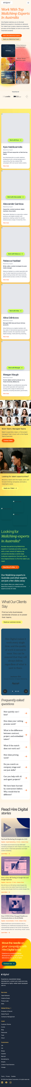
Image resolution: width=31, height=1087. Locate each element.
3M (2, 1045)
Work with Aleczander (14, 197)
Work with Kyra (14, 140)
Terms (3, 1076)
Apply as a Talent (9, 488)
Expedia (3, 1053)
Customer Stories (6, 1024)
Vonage (3, 1067)
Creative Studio (5, 998)
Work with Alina (14, 311)
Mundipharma (5, 1059)
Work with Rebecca (14, 254)
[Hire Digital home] (6, 2)
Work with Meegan (14, 368)
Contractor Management (8, 1017)
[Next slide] (26, 691)
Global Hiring (5, 1008)
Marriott (3, 1056)
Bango (3, 1051)
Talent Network (5, 995)
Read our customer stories (12, 622)
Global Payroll (5, 1014)
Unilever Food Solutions (7, 1064)
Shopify (3, 1062)
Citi (2, 1048)
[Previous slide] (5, 691)
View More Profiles (9, 567)
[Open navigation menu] (28, 2)
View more (6, 166)
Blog (2, 1030)
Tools (2, 1035)
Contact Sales (8, 440)
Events (3, 1027)
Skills (2, 1004)
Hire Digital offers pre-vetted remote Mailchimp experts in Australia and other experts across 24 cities (13, 586)
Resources (4, 1032)
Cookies (13, 1076)
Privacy (8, 1076)
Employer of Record (6, 1011)
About (3, 1038)
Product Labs (5, 1001)
